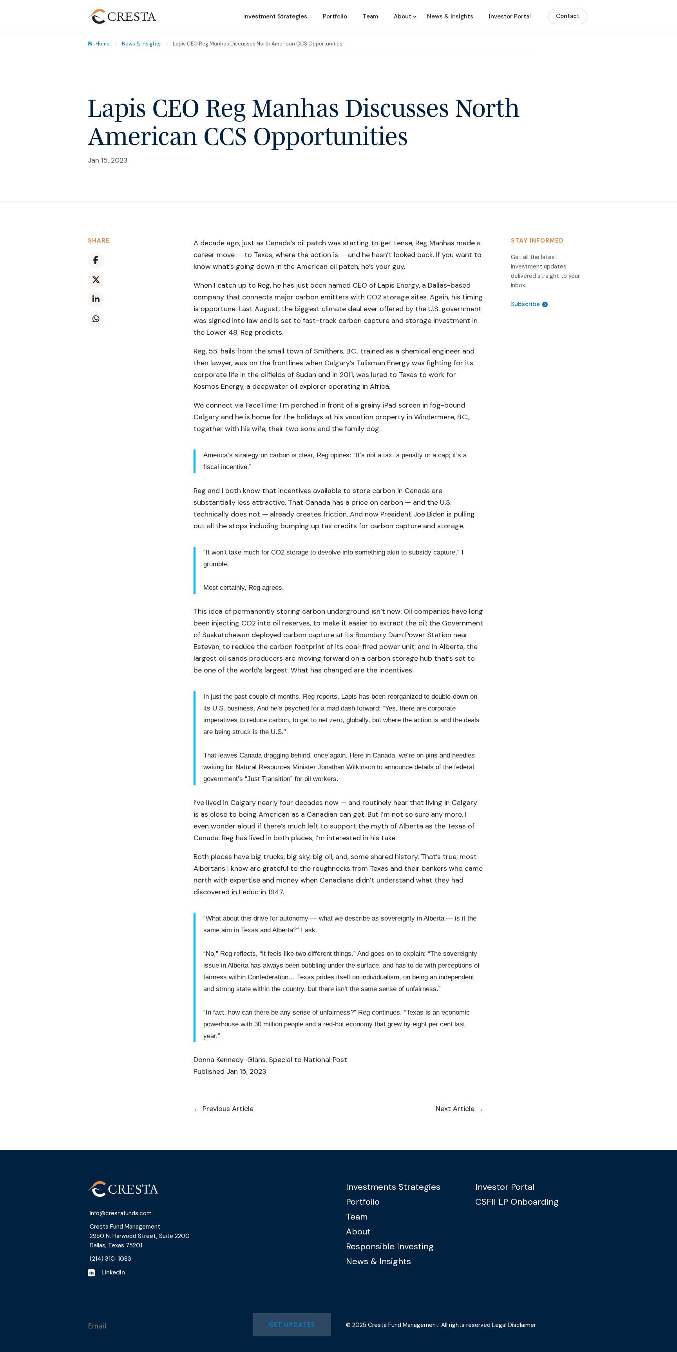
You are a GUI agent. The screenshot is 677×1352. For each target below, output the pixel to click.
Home (103, 43)
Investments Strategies (393, 1187)
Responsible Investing (390, 1246)
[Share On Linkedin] (96, 299)
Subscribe (525, 304)
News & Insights (450, 16)
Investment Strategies (275, 16)
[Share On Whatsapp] (96, 319)
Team (370, 16)
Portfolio (335, 16)
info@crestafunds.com (121, 1213)
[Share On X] (96, 280)
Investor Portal (510, 16)
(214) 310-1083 (110, 1259)
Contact (567, 16)
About (402, 16)
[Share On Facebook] (96, 260)
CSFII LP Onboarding (517, 1201)
